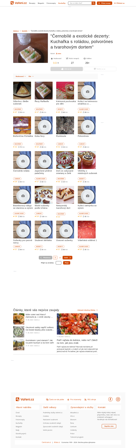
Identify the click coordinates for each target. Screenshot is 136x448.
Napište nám (108, 426)
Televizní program (76, 437)
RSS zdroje (92, 399)
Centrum (73, 427)
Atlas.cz (57, 442)
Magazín (41, 3)
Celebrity (73, 430)
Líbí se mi (67, 69)
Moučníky (18, 109)
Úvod (18, 413)
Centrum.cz (46, 442)
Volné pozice (47, 430)
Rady (17, 430)
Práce (72, 434)
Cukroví (60, 144)
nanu (59, 53)
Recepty (32, 3)
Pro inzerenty (75, 399)
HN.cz (72, 416)
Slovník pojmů (21, 434)
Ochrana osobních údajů (52, 423)
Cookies (46, 416)
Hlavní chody (83, 109)
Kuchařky (61, 3)
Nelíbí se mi (101, 69)
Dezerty (60, 109)
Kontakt (18, 437)
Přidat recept (105, 3)
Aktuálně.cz (74, 413)
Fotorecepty (51, 3)
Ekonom (73, 420)
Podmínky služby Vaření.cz (52, 413)
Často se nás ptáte (56, 399)
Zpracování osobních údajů (53, 427)
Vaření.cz (16, 31)
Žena (72, 423)
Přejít (67, 263)
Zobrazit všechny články (86, 310)
